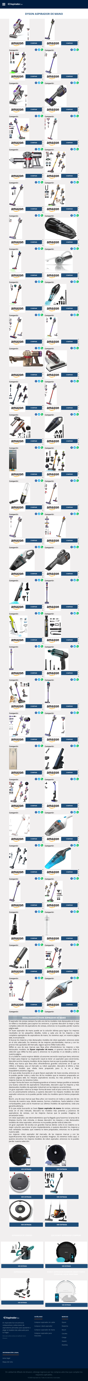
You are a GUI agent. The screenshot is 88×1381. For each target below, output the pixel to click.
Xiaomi (64, 1341)
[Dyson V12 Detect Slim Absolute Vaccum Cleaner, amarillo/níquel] (62, 526)
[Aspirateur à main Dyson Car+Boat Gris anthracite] (26, 29)
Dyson (64, 1322)
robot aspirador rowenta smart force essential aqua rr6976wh (66, 1273)
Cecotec (64, 1334)
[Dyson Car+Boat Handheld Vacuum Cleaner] (26, 95)
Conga (64, 1337)
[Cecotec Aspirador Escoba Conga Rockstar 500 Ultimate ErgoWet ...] (62, 1183)
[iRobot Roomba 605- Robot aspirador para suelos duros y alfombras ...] (26, 1210)
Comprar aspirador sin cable (44, 1322)
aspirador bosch (22, 1272)
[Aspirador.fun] (16, 1317)
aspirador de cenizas (22, 1235)
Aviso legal (6, 1358)
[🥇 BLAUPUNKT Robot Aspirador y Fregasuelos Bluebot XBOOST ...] (62, 1155)
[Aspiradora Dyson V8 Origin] (62, 593)
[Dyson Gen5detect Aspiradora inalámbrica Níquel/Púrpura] (62, 328)
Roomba (65, 1345)
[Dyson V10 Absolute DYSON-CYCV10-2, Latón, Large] (26, 758)
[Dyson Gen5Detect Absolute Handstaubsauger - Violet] (62, 692)
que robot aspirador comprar (66, 1235)
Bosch (64, 1330)
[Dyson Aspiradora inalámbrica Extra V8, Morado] (26, 659)
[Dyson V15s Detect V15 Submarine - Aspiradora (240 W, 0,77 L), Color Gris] (26, 460)
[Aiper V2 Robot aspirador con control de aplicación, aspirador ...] (26, 1155)
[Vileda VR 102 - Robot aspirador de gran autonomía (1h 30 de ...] (26, 1183)
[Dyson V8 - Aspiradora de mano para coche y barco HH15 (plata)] (26, 361)
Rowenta (65, 1326)
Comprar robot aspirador (43, 1326)
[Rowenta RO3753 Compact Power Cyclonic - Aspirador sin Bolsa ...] (62, 1210)
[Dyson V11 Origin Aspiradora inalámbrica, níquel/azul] (62, 725)
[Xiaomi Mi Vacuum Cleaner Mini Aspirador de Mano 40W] (62, 924)
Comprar (33, 43)
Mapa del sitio (8, 1362)
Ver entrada (26, 1169)
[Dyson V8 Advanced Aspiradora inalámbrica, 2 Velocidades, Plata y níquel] (26, 526)
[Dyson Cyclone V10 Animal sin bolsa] (26, 891)
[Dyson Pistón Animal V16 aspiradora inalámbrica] (26, 294)
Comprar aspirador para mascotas (43, 1334)
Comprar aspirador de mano (44, 1330)
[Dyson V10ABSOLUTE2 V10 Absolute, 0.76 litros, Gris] (26, 991)
